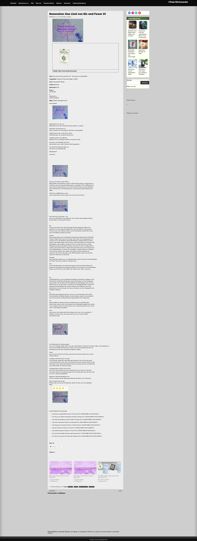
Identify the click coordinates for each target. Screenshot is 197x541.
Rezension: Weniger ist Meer (142, 51)
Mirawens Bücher (49, 3)
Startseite (13, 3)
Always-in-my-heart (132, 113)
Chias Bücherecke (178, 2)
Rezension (58, 486)
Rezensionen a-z (24, 3)
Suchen (129, 80)
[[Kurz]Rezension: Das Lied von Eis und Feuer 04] (109, 467)
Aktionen (59, 3)
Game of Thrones (83, 486)
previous (51, 491)
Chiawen (69, 16)
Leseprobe (52, 154)
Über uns (38, 3)
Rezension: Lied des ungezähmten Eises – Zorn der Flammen (143, 34)
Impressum (67, 3)
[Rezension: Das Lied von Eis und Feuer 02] (85, 467)
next (121, 491)
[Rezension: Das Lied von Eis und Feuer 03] (60, 467)
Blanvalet (70, 486)
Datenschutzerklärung (79, 3)
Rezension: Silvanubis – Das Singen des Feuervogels (131, 53)
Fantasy (76, 486)
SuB (32, 3)
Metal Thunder (131, 100)
